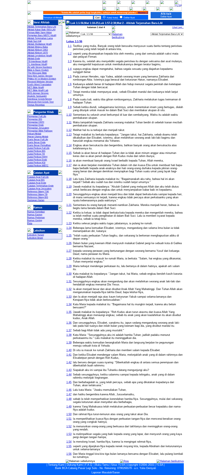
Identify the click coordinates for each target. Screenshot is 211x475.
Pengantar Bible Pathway (40, 130)
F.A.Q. (89, 464)
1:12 (69, 130)
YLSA (159, 464)
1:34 (69, 304)
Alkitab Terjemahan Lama (40, 38)
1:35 (69, 312)
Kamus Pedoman (36, 217)
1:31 (69, 281)
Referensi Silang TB (37, 194)
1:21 (69, 205)
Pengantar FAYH (36, 122)
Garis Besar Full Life (38, 139)
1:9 (70, 107)
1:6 (70, 84)
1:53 (69, 434)
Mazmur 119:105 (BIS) (147, 12)
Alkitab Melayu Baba (38, 47)
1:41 (69, 354)
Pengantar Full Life (37, 116)
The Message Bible (37, 73)
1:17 (69, 165)
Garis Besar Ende (37, 142)
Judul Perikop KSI (36, 162)
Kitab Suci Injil (34, 41)
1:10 (69, 114)
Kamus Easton (35, 214)
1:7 (70, 91)
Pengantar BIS (35, 119)
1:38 (69, 334)
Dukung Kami (75, 464)
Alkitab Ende (34, 58)
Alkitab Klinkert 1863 (38, 50)
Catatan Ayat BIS (36, 180)
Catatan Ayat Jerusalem (40, 188)
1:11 (69, 122)
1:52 (69, 426)
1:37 (69, 330)
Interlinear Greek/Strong (40, 99)
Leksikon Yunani (36, 235)
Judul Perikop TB (36, 154)
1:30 (69, 273)
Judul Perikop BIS (36, 151)
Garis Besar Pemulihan (39, 145)
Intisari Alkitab (34, 133)
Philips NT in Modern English (42, 78)
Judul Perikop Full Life (38, 148)
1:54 (69, 441)
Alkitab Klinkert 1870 (38, 52)
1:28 (69, 258)
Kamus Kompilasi (36, 211)
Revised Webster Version (40, 81)
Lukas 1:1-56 (74, 41)
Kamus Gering (35, 220)
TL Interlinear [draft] (37, 64)
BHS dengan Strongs (38, 93)
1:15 (69, 152)
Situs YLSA (118, 464)
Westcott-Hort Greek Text (41, 102)
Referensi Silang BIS (38, 197)
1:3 (70, 61)
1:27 (69, 250)
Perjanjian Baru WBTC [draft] (42, 35)
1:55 (69, 446)
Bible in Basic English (38, 70)
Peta (30, 223)
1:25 (69, 235)
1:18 (69, 178)
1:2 (70, 53)
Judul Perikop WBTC (38, 165)
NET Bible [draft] (36, 87)
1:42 (69, 362)
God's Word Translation (39, 84)
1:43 (69, 370)
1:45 (69, 382)
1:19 (69, 186)
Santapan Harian (36, 200)
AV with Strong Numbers (40, 67)
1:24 (69, 227)
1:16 (69, 160)
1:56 (69, 453)
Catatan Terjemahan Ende (41, 185)
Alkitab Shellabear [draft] (40, 44)
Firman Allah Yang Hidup (40, 32)
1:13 (69, 134)
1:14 (69, 145)
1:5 (70, 76)
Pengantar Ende (36, 125)
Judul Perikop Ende (37, 159)
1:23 (69, 223)
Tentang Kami (56, 464)
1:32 (69, 289)
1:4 (70, 68)
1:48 (69, 398)
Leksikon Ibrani (35, 237)
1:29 (69, 266)
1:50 (69, 414)
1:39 (69, 342)
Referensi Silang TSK (38, 191)
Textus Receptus (36, 104)
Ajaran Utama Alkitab (38, 136)
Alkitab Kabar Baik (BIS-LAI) (42, 29)
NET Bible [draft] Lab (38, 90)
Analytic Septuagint (37, 96)
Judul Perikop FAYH (37, 157)
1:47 (69, 394)
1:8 (70, 99)
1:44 (69, 374)
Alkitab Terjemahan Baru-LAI (42, 26)
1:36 (69, 322)
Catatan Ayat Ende (37, 183)
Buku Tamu (102, 464)
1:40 (69, 350)
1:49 (69, 406)
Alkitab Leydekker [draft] (40, 55)
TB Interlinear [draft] (37, 61)
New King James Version (40, 76)
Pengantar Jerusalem (38, 128)
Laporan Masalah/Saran (105, 472)
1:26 (69, 243)
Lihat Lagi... (178, 27)
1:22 (69, 212)
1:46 (69, 389)
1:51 (69, 418)
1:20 (69, 194)
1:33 (69, 296)
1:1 (70, 46)
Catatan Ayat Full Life (38, 177)
